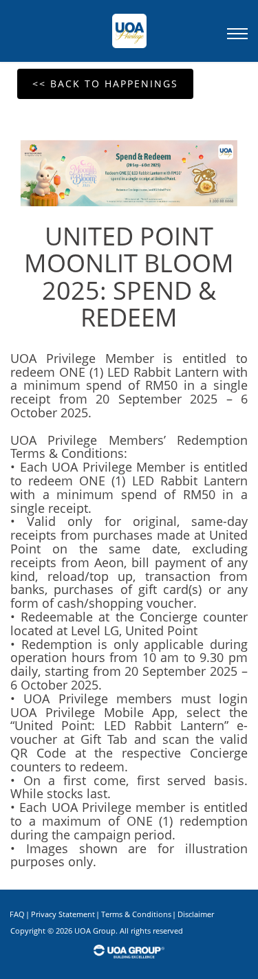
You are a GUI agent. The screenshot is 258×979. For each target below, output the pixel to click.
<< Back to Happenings (105, 83)
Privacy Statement (63, 914)
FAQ (17, 914)
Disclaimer (196, 914)
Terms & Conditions (136, 914)
